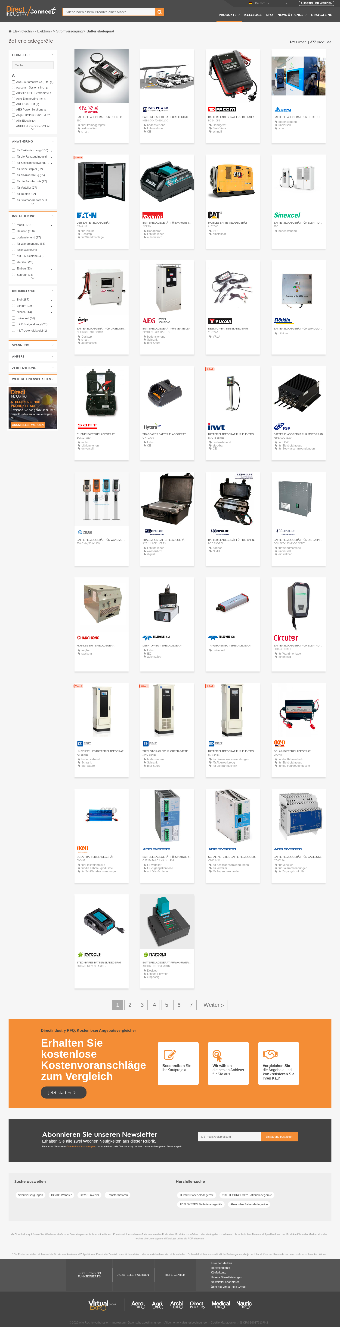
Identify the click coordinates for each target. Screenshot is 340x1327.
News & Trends (290, 15)
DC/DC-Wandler (61, 1195)
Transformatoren (117, 1195)
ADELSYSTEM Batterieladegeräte (200, 1204)
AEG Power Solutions (31, 109)
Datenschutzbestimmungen (81, 1146)
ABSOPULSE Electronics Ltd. (35, 93)
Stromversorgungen (30, 1195)
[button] (33, 55)
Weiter (213, 1005)
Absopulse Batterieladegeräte (249, 1204)
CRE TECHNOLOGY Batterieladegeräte (247, 1195)
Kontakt (233, 56)
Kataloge (253, 15)
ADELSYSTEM (27, 104)
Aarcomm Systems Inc (32, 87)
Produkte (227, 15)
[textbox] (108, 12)
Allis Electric (26, 121)
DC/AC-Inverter (89, 1195)
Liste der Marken (221, 1263)
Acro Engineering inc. (31, 99)
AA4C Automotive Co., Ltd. (34, 82)
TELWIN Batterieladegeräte (196, 1195)
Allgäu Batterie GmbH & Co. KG (35, 115)
